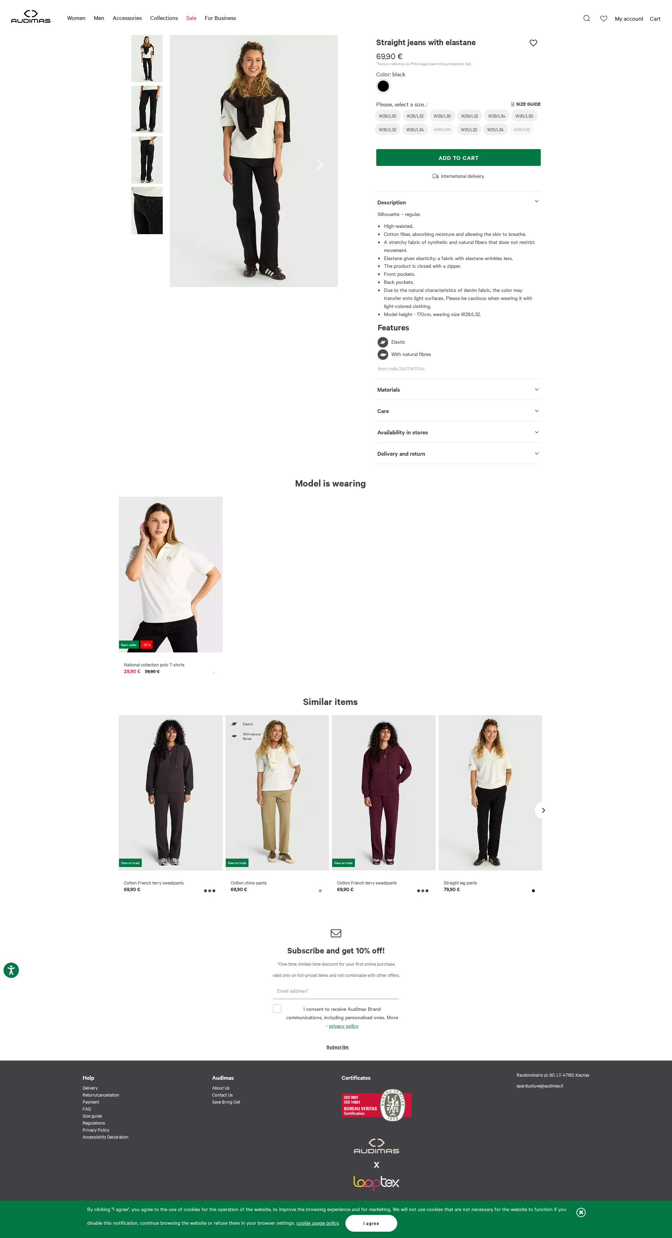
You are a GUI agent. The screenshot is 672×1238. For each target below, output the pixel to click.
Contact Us (222, 1094)
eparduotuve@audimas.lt (540, 1085)
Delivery (90, 1087)
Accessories (127, 17)
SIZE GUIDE (528, 103)
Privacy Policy (96, 1129)
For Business (220, 17)
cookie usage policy (317, 1222)
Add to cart (459, 157)
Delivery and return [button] (401, 453)
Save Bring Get (226, 1101)
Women (76, 17)
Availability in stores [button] (402, 432)
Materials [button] (388, 389)
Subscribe (338, 1046)
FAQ (87, 1108)
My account (629, 18)
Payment (91, 1101)
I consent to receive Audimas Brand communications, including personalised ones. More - (342, 1017)
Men (99, 17)
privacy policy (343, 1025)
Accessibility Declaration (105, 1136)
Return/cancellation (101, 1094)
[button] (147, 59)
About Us (221, 1087)
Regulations (94, 1122)
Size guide (92, 1115)
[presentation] (322, 161)
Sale (191, 17)
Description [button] (391, 202)
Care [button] (383, 410)
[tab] (458, 200)
